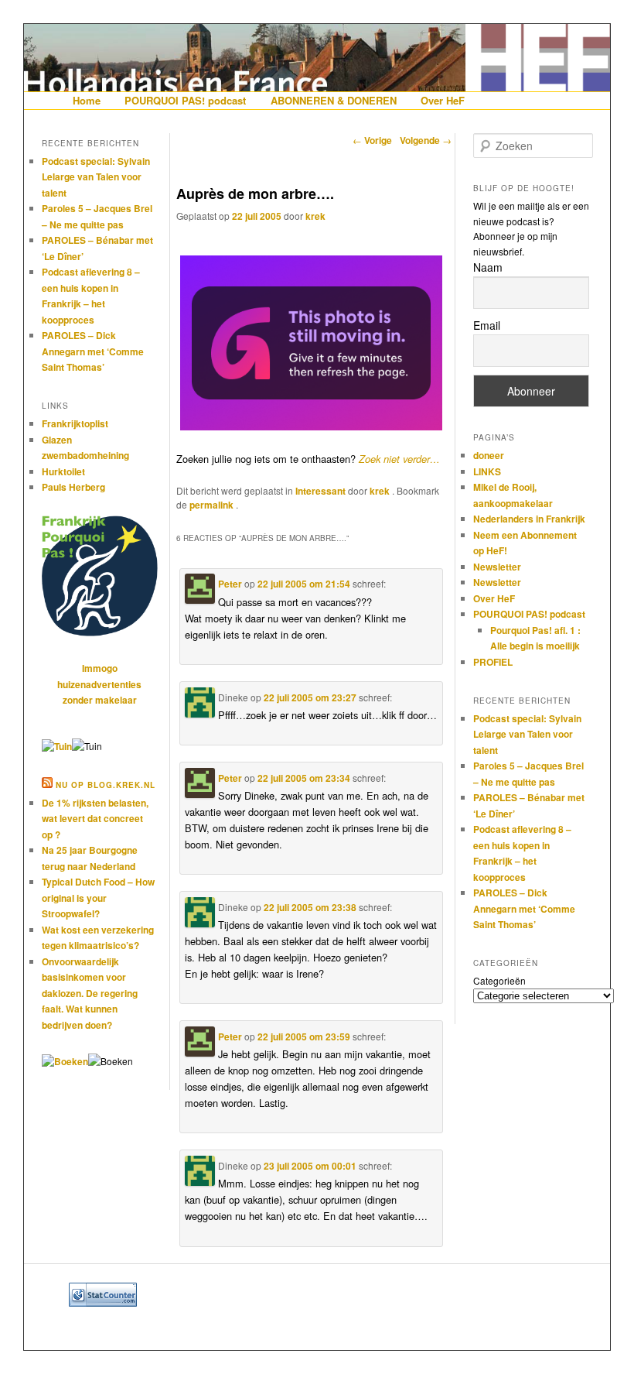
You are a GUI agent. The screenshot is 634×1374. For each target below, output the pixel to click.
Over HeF (443, 100)
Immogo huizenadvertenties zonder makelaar (99, 684)
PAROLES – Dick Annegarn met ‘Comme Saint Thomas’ (93, 351)
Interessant (320, 491)
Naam (488, 267)
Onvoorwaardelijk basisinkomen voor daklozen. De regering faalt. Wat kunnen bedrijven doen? (90, 993)
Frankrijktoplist (75, 423)
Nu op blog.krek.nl (105, 785)
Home (87, 100)
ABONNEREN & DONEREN (334, 100)
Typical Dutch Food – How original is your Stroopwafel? (98, 897)
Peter (230, 584)
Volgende (426, 140)
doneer (488, 455)
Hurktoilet (63, 471)
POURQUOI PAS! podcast (185, 100)
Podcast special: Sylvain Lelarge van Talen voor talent (96, 177)
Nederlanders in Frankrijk (529, 519)
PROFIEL (493, 662)
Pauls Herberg (73, 487)
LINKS (487, 471)
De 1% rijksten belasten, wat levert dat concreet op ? (95, 818)
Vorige (372, 140)
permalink (212, 505)
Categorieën (499, 980)
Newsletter (497, 567)
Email (486, 325)
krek (315, 216)
